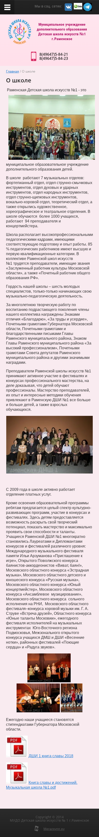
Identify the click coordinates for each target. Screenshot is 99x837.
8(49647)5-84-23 (53, 58)
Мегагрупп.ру (54, 829)
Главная (12, 71)
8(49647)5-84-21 (53, 54)
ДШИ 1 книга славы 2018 (51, 756)
